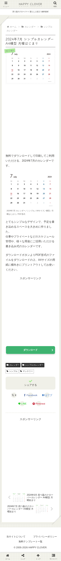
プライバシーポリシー (45, 536)
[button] (53, 470)
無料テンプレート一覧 (30, 541)
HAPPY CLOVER (30, 4)
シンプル (13, 371)
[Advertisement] (30, 119)
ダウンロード (30, 349)
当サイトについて (15, 536)
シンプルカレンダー (34, 365)
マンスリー (28, 371)
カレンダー (14, 365)
